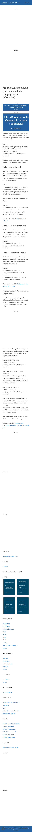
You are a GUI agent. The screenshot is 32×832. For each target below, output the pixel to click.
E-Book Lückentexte (8, 735)
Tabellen (5, 640)
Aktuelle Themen (7, 664)
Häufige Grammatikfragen (10, 645)
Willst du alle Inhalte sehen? (10, 556)
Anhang (5, 643)
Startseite (5, 566)
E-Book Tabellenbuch (9, 737)
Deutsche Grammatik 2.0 (11, 2)
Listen (4, 637)
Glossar (5, 634)
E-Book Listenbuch (8, 726)
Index (4, 632)
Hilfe (4, 708)
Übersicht (5, 658)
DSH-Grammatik (7, 692)
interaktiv (5, 666)
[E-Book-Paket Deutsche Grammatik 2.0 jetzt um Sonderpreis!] (16, 110)
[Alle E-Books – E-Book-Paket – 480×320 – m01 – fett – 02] (16, 131)
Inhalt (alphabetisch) (8, 629)
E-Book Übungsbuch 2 (9, 732)
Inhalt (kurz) (6, 623)
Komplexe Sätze (19, 423)
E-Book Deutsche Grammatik (11, 724)
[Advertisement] (16, 26)
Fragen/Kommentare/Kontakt (11, 711)
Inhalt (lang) (6, 626)
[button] (3, 829)
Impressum (16, 830)
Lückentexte (6, 679)
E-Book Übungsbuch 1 (9, 729)
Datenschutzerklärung (23, 828)
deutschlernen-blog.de (9, 713)
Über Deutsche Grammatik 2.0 (11, 702)
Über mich (6, 705)
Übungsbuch (6, 661)
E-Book (5, 648)
